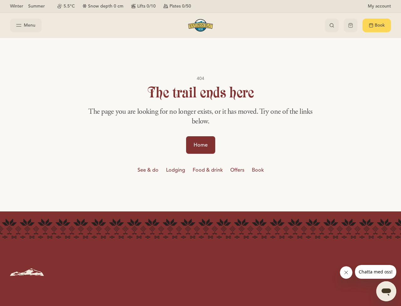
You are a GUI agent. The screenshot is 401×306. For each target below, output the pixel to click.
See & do (148, 170)
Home (201, 145)
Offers (237, 170)
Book (258, 170)
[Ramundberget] (200, 25)
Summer (36, 6)
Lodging (175, 170)
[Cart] (350, 25)
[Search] (332, 25)
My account (379, 6)
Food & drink (208, 170)
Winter (16, 6)
